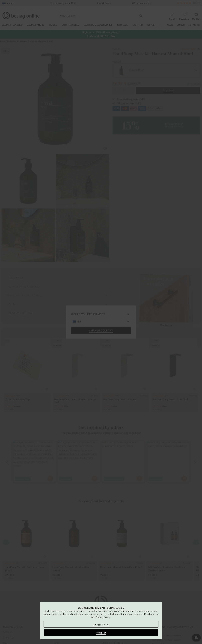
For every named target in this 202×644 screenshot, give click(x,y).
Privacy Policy (102, 617)
